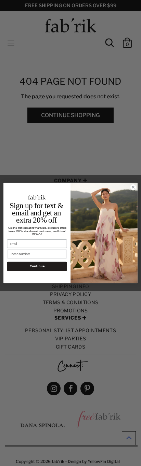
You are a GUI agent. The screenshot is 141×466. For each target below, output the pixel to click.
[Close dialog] (133, 187)
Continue (36, 266)
